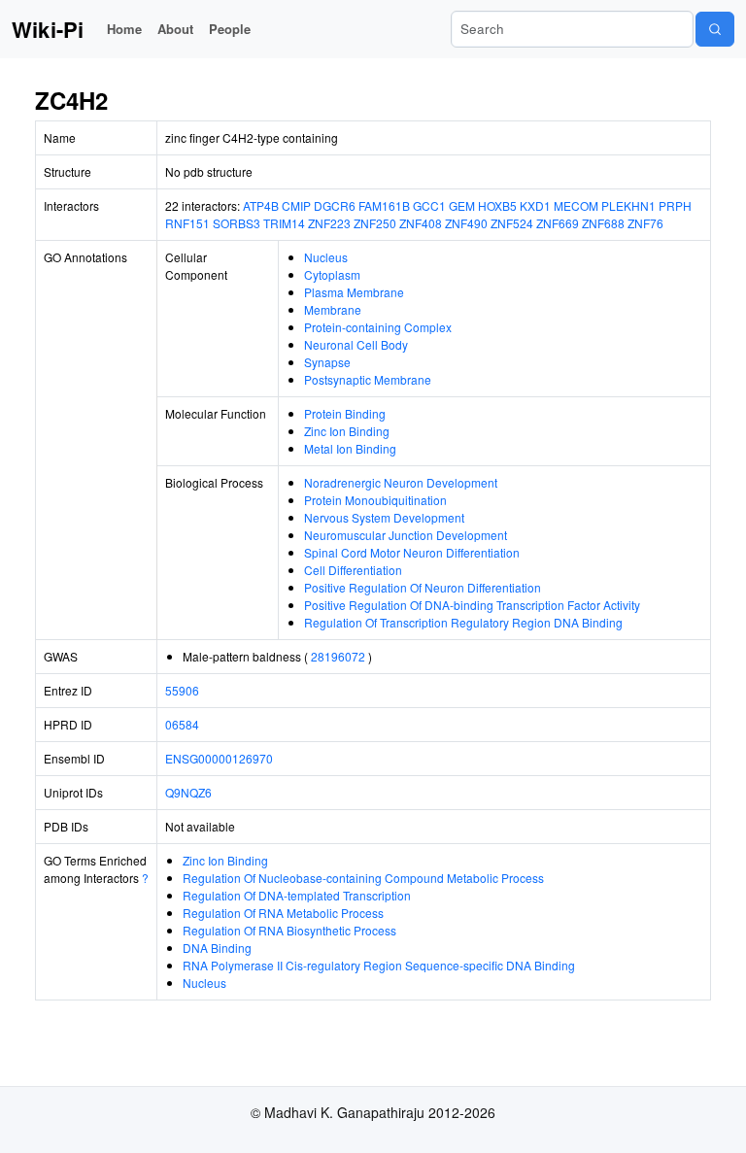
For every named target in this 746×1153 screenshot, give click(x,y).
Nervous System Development (384, 517)
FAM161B (384, 205)
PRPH (675, 205)
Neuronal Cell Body (356, 344)
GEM (462, 205)
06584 (182, 724)
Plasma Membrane (354, 292)
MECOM (576, 205)
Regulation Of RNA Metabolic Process (283, 912)
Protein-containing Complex (378, 327)
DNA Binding (217, 947)
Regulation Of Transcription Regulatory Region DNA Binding (463, 622)
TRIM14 (284, 223)
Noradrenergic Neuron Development (400, 482)
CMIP (296, 205)
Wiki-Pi (48, 29)
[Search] (714, 29)
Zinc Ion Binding (347, 431)
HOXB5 (497, 205)
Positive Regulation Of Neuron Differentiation (422, 587)
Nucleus (326, 257)
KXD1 (535, 205)
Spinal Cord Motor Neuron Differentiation (412, 552)
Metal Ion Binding (350, 448)
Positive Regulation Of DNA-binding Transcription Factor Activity (472, 604)
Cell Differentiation (353, 569)
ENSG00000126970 (219, 758)
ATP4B (261, 205)
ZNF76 (645, 223)
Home (124, 28)
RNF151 (187, 223)
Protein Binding (345, 413)
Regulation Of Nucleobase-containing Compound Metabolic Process (363, 877)
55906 (182, 690)
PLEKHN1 (628, 205)
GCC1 (429, 205)
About (175, 28)
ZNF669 (557, 223)
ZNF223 (329, 223)
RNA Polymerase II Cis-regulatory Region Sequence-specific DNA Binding (379, 965)
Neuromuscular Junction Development (405, 534)
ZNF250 (375, 223)
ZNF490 (466, 223)
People (230, 28)
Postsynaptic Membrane (367, 379)
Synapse (327, 362)
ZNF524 (512, 223)
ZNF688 (603, 223)
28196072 (338, 656)
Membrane (332, 309)
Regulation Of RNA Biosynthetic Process (289, 930)
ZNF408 (420, 223)
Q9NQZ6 (188, 792)
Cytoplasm (332, 274)
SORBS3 (236, 223)
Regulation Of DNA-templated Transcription (297, 895)
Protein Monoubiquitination (375, 500)
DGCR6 (335, 205)
